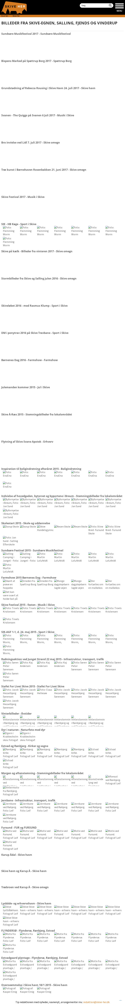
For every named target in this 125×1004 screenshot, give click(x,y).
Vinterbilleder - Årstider (16, 713)
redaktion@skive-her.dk (96, 1002)
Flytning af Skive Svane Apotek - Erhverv (27, 441)
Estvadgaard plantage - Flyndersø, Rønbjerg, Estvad (34, 958)
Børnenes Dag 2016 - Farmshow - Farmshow (29, 360)
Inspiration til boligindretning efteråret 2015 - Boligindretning (41, 469)
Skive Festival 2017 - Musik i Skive (22, 197)
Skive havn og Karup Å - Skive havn (24, 871)
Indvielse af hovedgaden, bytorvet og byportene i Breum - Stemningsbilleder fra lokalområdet (61, 496)
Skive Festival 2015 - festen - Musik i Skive (28, 605)
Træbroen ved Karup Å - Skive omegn (25, 887)
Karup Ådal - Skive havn (16, 855)
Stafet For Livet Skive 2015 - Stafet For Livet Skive (32, 686)
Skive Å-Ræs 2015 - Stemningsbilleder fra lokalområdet (36, 414)
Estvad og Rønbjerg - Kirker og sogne (24, 746)
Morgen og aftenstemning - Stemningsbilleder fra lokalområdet (42, 773)
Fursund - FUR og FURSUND (19, 827)
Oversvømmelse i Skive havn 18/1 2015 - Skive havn (34, 985)
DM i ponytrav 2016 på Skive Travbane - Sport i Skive (34, 333)
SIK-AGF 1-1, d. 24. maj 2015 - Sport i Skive (27, 632)
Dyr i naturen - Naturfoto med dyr (23, 730)
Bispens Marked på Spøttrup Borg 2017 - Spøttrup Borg (36, 61)
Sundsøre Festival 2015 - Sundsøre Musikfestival (32, 550)
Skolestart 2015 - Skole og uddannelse (25, 523)
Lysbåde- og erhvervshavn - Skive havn (26, 903)
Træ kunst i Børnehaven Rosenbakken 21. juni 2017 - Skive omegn (43, 170)
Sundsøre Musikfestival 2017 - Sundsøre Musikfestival (36, 34)
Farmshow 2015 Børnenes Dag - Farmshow (28, 577)
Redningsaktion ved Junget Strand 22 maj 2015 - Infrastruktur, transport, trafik (52, 659)
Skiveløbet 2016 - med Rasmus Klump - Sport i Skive (34, 305)
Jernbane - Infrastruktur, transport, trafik (28, 800)
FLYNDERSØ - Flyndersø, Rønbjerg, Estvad (28, 930)
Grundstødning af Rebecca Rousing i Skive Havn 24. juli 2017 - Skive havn (48, 88)
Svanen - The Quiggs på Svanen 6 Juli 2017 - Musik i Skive (37, 115)
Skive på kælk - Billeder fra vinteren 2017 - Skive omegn (36, 251)
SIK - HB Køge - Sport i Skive (18, 224)
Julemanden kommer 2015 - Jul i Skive (25, 387)
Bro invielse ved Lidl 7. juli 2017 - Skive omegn (30, 142)
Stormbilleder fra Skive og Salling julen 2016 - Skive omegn (38, 278)
